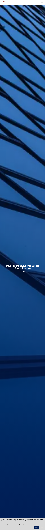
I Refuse (41, 527)
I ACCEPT (36, 527)
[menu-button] (41, 2)
